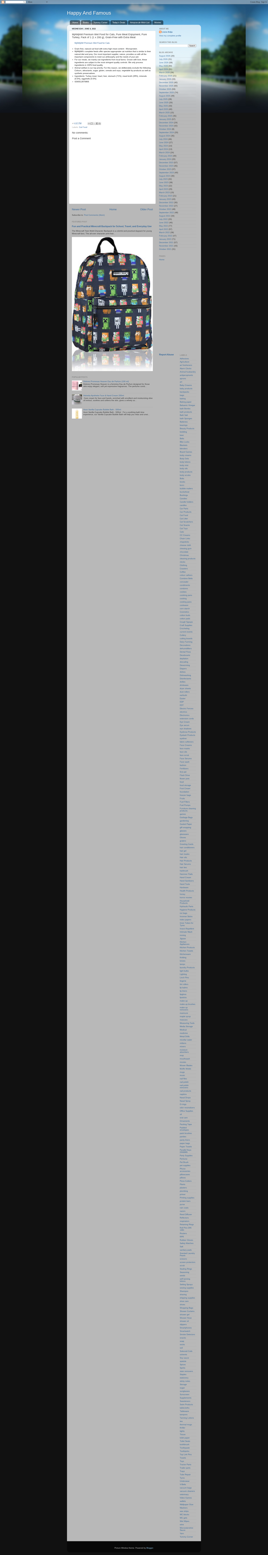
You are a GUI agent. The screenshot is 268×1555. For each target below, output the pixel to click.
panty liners (185, 1140)
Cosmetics (184, 612)
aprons (183, 379)
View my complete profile (170, 36)
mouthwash (185, 1059)
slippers (183, 1324)
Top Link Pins (186, 1454)
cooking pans (186, 602)
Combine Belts (186, 578)
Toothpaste (185, 1448)
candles (183, 505)
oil (181, 1114)
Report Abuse (166, 354)
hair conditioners (187, 847)
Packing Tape (186, 1124)
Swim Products (186, 1404)
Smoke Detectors (187, 1334)
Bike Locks (184, 442)
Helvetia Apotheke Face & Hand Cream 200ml (103, 395)
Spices (183, 1365)
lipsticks (183, 997)
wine (182, 1525)
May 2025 (163, 106)
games (183, 814)
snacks (183, 1338)
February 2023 (165, 196)
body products (186, 472)
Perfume (183, 1159)
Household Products (184, 902)
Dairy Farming (186, 642)
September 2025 (166, 92)
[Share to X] (94, 123)
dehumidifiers (186, 649)
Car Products (185, 512)
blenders (183, 449)
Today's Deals (118, 22)
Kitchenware (185, 954)
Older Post (146, 209)
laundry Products (187, 968)
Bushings (184, 495)
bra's (182, 485)
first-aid (183, 772)
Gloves (183, 837)
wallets (183, 1501)
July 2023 (163, 179)
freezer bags (185, 795)
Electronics (184, 715)
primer (183, 1194)
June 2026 (163, 63)
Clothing (183, 565)
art (181, 382)
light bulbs (184, 971)
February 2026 (165, 76)
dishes (183, 672)
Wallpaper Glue (186, 1504)
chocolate (184, 552)
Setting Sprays (186, 1284)
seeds (182, 1276)
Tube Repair (185, 1475)
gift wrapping (185, 827)
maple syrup (185, 1016)
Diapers (183, 669)
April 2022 (163, 229)
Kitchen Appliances (184, 943)
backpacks (184, 392)
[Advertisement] (177, 307)
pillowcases (185, 1174)
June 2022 (163, 223)
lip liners (183, 991)
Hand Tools (185, 884)
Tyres (182, 1478)
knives (182, 961)
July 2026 (163, 59)
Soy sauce (184, 1358)
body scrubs (185, 475)
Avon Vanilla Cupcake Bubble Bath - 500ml (102, 410)
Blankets (183, 445)
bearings (183, 425)
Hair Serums (185, 864)
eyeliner (183, 738)
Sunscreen (184, 1394)
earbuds (183, 695)
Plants (182, 1184)
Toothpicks (184, 1451)
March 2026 (164, 72)
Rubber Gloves (186, 1240)
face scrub (184, 755)
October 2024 (165, 129)
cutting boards (186, 638)
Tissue (183, 1434)
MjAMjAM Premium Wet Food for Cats (92, 43)
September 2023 (166, 173)
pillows (183, 1178)
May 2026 (163, 66)
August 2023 (164, 176)
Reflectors (184, 1218)
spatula (183, 1361)
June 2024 (163, 142)
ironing (183, 935)
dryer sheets (185, 688)
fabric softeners (186, 742)
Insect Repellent (187, 929)
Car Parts (184, 509)
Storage (183, 1384)
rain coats (184, 1208)
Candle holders (186, 502)
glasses (183, 831)
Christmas (184, 555)
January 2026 (165, 79)
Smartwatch (185, 1331)
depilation (184, 659)
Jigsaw (183, 939)
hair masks (184, 854)
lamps (182, 964)
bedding (183, 432)
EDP (182, 702)
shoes (182, 1305)
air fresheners (186, 365)
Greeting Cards (186, 844)
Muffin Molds (185, 1069)
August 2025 (164, 96)
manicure (184, 1013)
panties (183, 1137)
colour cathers (186, 575)
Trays (182, 1471)
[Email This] (89, 123)
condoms (184, 588)
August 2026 (164, 56)
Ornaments (185, 1121)
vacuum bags (186, 1488)
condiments (185, 585)
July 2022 (163, 219)
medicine (184, 1033)
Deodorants (185, 655)
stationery (184, 1378)
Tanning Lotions (187, 1418)
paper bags (185, 1143)
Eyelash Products (187, 735)
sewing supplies (187, 1288)
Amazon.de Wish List (139, 22)
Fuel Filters (185, 802)
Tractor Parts (185, 1465)
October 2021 (165, 249)
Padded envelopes (184, 1129)
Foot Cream (185, 788)
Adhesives (184, 359)
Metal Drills (185, 1036)
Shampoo (184, 1291)
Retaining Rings (187, 1224)
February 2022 (165, 236)
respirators (184, 1221)
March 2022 (164, 232)
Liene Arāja (167, 32)
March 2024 (164, 153)
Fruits (182, 798)
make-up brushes (187, 1004)
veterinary (184, 1494)
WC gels (183, 1518)
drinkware (184, 685)
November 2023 (166, 166)
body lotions (185, 462)
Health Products (187, 891)
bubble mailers (186, 489)
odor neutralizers (187, 1108)
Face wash (184, 762)
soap (182, 1341)
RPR (182, 1237)
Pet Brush (184, 1162)
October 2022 (165, 209)
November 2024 (166, 126)
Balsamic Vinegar (187, 405)
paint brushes (186, 1133)
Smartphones (186, 1328)
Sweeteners (185, 1401)
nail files (183, 1079)
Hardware (184, 887)
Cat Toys (184, 528)
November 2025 (166, 86)
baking (183, 399)
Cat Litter (184, 519)
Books (86, 22)
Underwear (185, 1481)
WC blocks (184, 1515)
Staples (183, 1374)
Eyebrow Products (188, 732)
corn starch (185, 609)
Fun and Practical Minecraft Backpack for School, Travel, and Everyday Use (112, 226)
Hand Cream (185, 877)
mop (182, 1055)
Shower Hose (186, 1318)
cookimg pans (186, 595)
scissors (183, 1259)
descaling (184, 662)
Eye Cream (185, 722)
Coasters (184, 569)
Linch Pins (184, 978)
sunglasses (185, 1391)
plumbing (184, 1191)
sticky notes (185, 1381)
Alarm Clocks (185, 368)
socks (182, 1344)
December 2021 (166, 242)
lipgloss (183, 994)
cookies (183, 592)
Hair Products (186, 861)
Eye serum (184, 725)
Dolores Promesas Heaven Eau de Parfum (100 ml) (106, 381)
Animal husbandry (188, 372)
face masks (185, 748)
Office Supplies (186, 1111)
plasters (183, 1188)
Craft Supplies (186, 625)
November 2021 (166, 246)
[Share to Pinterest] (99, 123)
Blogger (149, 1548)
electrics (183, 712)
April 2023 (163, 189)
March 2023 (164, 192)
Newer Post (79, 209)
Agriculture (184, 362)
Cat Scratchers (186, 522)
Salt (181, 1247)
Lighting (183, 974)
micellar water (186, 1040)
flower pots (184, 779)
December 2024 (166, 123)
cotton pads (185, 619)
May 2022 (163, 226)
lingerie (183, 981)
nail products (185, 1091)
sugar (182, 1388)
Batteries (184, 422)
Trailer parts (185, 1468)
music (182, 1075)
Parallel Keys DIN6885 (185, 1151)
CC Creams (185, 535)
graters (183, 841)
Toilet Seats (185, 1441)
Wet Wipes (184, 1521)
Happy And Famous (89, 13)
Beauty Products (187, 428)
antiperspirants (186, 375)
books (182, 482)
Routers (183, 1233)
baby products (186, 389)
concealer (184, 582)
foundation (184, 792)
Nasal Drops (185, 1098)
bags (182, 395)
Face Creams (186, 745)
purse (182, 1204)
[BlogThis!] (91, 123)
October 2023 (165, 169)
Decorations (185, 645)
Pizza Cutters (186, 1181)
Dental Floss (185, 652)
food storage (185, 785)
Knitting (183, 958)
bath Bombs (185, 409)
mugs (182, 1072)
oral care (184, 1118)
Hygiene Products (187, 910)
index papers (185, 920)
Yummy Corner (100, 22)
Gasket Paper (186, 824)
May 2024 (163, 146)
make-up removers (184, 1008)
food (182, 782)
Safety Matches (186, 1243)
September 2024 (166, 132)
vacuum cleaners (187, 1491)
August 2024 (164, 136)
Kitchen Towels (186, 951)
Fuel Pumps (185, 805)
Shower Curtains (187, 1311)
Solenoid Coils (186, 1351)
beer (182, 435)
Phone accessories (185, 1170)
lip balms (184, 988)
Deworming (185, 665)
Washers (183, 1508)
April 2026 (163, 69)
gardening (184, 821)
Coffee (183, 572)
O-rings (183, 1104)
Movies (157, 22)
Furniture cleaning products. (188, 810)
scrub (182, 1266)
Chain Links (185, 539)
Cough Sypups (186, 622)
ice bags (183, 913)
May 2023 (163, 186)
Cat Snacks (185, 525)
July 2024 (163, 139)
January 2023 (165, 199)
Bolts (182, 478)
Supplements (185, 1398)
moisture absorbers (184, 1051)
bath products (186, 412)
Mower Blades (186, 1065)
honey (182, 894)
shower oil (184, 1321)
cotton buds (185, 615)
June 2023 (163, 182)
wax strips (184, 1511)
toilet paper (185, 1438)
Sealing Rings (186, 1269)
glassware (184, 834)
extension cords (187, 719)
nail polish (184, 1082)
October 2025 (165, 89)
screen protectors (187, 1262)
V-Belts (183, 1484)
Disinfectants (185, 679)
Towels (183, 1458)
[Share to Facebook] (97, 123)
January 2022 (165, 239)
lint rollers (184, 984)
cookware (184, 605)
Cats (182, 532)
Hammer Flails (186, 874)
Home (75, 22)
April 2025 (163, 109)
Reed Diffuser (186, 1214)
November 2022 (166, 206)
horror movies (186, 897)
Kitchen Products (187, 947)
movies (183, 1062)
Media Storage (186, 1026)
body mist (184, 465)
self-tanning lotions (185, 1280)
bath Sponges (186, 418)
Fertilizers (184, 769)
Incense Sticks (186, 916)
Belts (182, 439)
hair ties (183, 867)
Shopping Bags (186, 1308)
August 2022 (164, 216)
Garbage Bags (186, 817)
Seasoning (184, 1272)
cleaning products (187, 559)
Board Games (186, 452)
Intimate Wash (186, 932)
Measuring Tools (187, 1023)
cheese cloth (185, 545)
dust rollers (185, 692)
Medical (183, 1030)
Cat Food (83, 127)
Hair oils (183, 857)
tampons (183, 1415)
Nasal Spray (185, 1101)
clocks (182, 562)
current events (186, 632)
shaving (183, 1294)
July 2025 (163, 99)
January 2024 (165, 159)
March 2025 (164, 113)
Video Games (186, 1498)
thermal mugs (186, 1425)
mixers (183, 1046)
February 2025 (165, 116)
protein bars (185, 1201)
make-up (184, 1001)
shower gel (184, 1315)
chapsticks (184, 542)
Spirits (182, 1368)
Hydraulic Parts (186, 906)
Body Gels (184, 459)
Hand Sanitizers (187, 881)
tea (181, 1421)
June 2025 (163, 103)
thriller (182, 1428)
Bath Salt (184, 415)
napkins (183, 1094)
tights (182, 1431)
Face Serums (186, 759)
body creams (185, 455)
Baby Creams (186, 385)
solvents (183, 1355)
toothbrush (184, 1444)
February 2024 (165, 156)
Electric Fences (186, 709)
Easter (183, 699)
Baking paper (186, 402)
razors (182, 1211)
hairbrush (184, 871)
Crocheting (184, 628)
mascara (183, 1020)
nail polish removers (184, 1086)
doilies (182, 682)
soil (181, 1348)
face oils (183, 752)
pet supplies (185, 1165)
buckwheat (184, 492)
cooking (183, 599)
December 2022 (166, 202)
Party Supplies (186, 1156)
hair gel (183, 851)
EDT (182, 705)
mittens (183, 1043)
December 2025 (166, 82)
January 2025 (165, 119)
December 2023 (166, 163)
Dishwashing (185, 675)
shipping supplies (187, 1298)
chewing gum (186, 549)
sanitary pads (186, 1250)
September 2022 (166, 213)
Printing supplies (187, 1198)
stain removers (186, 1371)
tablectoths (184, 1408)
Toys (182, 1461)
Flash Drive (185, 775)
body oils (184, 468)
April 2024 (163, 149)
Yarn (182, 1533)
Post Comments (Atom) (94, 215)
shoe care (184, 1301)
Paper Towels (186, 1147)
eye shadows (185, 729)
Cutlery (183, 635)
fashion (183, 765)
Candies (183, 499)
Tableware (184, 1411)
